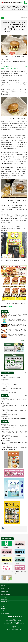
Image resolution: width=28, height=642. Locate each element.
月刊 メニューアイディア (8, 571)
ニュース (6, 6)
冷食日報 (17, 563)
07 (17, 6)
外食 (11, 6)
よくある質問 (4, 599)
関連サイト (3, 604)
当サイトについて (5, 608)
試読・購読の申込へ (9, 350)
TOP (2, 6)
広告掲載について (5, 601)
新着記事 (3, 585)
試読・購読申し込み (5, 594)
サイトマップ (4, 611)
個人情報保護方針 (5, 613)
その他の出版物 (6, 581)
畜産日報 (17, 547)
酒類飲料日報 (18, 555)
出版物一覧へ (7, 347)
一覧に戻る (24, 340)
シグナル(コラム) (5, 588)
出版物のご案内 (4, 591)
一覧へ (25, 372)
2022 (14, 6)
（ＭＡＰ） (18, 622)
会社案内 (3, 606)
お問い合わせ (4, 597)
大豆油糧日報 (5, 563)
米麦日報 (4, 555)
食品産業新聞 (5, 547)
